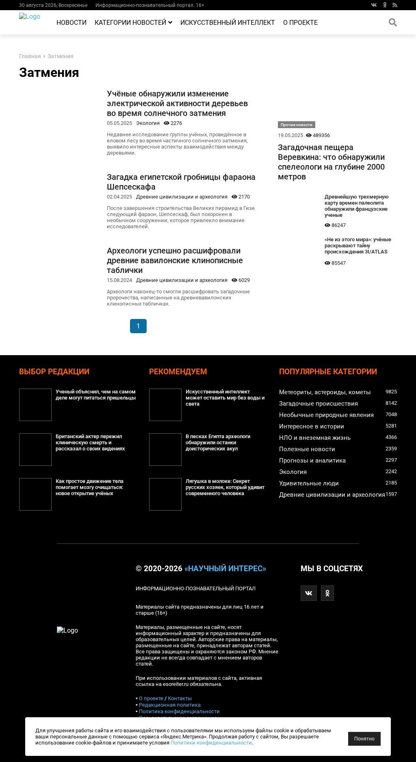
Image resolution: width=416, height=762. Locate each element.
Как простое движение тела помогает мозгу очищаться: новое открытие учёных (90, 487)
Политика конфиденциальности (179, 711)
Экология (148, 123)
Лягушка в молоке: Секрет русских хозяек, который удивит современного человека (225, 487)
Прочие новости (296, 124)
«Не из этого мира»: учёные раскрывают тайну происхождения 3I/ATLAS (358, 245)
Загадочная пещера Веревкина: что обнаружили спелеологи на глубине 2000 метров (331, 161)
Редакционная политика (170, 705)
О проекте (300, 22)
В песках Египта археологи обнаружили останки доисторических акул (218, 442)
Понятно (364, 739)
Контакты (180, 698)
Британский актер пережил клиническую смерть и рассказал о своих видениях (90, 442)
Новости (71, 22)
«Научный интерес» (225, 568)
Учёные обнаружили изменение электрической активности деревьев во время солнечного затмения (177, 103)
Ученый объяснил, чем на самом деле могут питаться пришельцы (96, 395)
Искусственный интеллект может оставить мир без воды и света (225, 398)
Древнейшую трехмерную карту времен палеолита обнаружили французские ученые (357, 206)
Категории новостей (130, 22)
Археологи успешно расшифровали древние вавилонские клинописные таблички (175, 260)
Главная (30, 56)
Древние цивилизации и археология (182, 197)
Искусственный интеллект (227, 22)
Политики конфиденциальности (211, 743)
